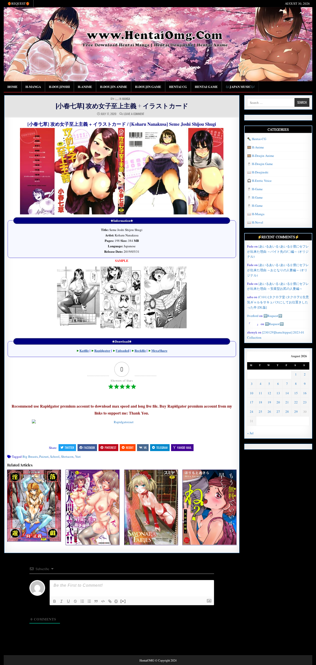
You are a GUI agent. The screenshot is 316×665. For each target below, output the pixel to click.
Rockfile (140, 350)
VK (145, 447)
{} (116, 601)
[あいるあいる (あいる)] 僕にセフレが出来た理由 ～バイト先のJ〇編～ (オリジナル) (278, 251)
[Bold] (54, 601)
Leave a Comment (134, 113)
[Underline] (68, 601)
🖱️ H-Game (255, 189)
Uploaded (122, 350)
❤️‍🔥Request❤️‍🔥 (18, 3)
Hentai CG (178, 86)
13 (278, 393)
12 (269, 393)
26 (269, 411)
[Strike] (75, 601)
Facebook (89, 447)
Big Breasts (30, 456)
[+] (123, 601)
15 (296, 393)
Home (12, 86)
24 (251, 411)
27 (278, 411)
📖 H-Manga (122, 98)
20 (278, 402)
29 (296, 411)
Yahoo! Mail (184, 447)
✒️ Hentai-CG (256, 139)
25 (260, 411)
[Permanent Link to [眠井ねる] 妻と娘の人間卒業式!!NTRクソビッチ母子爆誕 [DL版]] (92, 507)
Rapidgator (102, 350)
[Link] (109, 601)
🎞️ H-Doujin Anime (260, 155)
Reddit (130, 447)
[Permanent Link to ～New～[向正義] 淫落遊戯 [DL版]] (34, 505)
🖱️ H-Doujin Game (260, 164)
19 (269, 402)
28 (287, 411)
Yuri (78, 456)
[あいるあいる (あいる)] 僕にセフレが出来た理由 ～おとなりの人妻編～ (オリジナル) (278, 270)
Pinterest (110, 447)
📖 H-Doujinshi (257, 172)
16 (305, 393)
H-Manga (33, 86)
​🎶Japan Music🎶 (240, 86)
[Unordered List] (89, 601)
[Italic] (61, 601)
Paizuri (44, 456)
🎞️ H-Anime (255, 147)
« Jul (250, 433)
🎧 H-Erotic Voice (259, 180)
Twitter (69, 447)
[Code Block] (102, 601)
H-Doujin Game (148, 86)
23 (305, 402)
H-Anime (85, 86)
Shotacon (67, 456)
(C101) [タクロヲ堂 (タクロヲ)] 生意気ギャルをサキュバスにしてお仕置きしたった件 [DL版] (278, 302)
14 (287, 393)
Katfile (84, 350)
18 (260, 402)
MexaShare (159, 350)
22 (296, 402)
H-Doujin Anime (113, 86)
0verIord (252, 315)
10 (251, 393)
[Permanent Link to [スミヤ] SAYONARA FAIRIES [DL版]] (151, 507)
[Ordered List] (82, 601)
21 (287, 402)
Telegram (162, 447)
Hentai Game (206, 86)
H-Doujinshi (59, 86)
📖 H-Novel (255, 222)
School (54, 456)
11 (260, 393)
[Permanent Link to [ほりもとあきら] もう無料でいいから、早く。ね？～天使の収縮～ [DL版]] (209, 507)
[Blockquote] (96, 601)
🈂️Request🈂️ (272, 315)
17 (251, 402)
